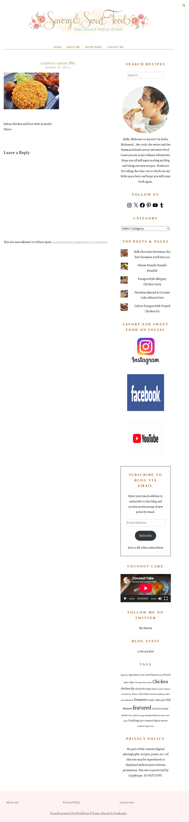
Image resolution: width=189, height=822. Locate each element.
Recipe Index (93, 47)
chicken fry (127, 688)
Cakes (131, 682)
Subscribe (145, 536)
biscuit (160, 675)
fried (159, 708)
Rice (142, 720)
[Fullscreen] (166, 598)
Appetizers (134, 674)
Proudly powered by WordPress (70, 813)
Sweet (164, 720)
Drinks (150, 700)
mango (142, 715)
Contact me (115, 47)
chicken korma (158, 689)
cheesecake (147, 682)
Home (57, 47)
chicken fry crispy (143, 688)
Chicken (160, 681)
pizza (126, 720)
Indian (165, 708)
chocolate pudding (157, 694)
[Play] (125, 598)
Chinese (135, 694)
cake (125, 682)
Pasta (155, 715)
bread (167, 674)
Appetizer (124, 675)
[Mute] (160, 598)
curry (123, 700)
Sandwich (149, 720)
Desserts (140, 699)
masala (148, 715)
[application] (146, 588)
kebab (125, 715)
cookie (167, 694)
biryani (154, 674)
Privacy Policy (71, 802)
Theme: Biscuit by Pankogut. (109, 813)
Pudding (133, 720)
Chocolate (144, 693)
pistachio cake (164, 715)
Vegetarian (149, 726)
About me (73, 47)
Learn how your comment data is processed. (80, 242)
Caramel (138, 682)
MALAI (135, 715)
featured (142, 707)
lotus (130, 715)
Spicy (157, 720)
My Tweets (145, 628)
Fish (154, 708)
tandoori (140, 726)
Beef (147, 674)
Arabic (142, 675)
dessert (129, 700)
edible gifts (160, 700)
